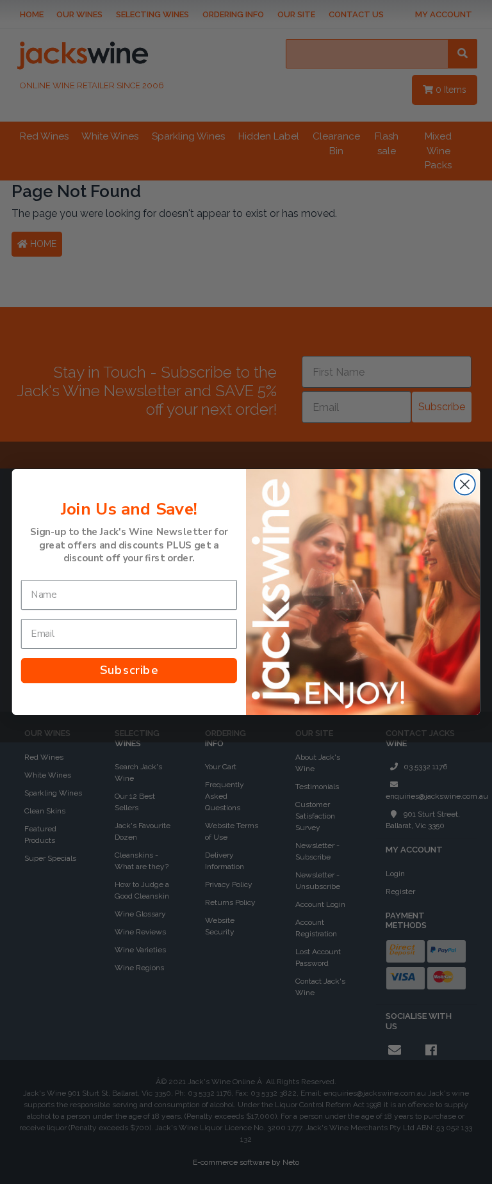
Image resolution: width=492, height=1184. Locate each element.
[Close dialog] (464, 484)
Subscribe (129, 670)
